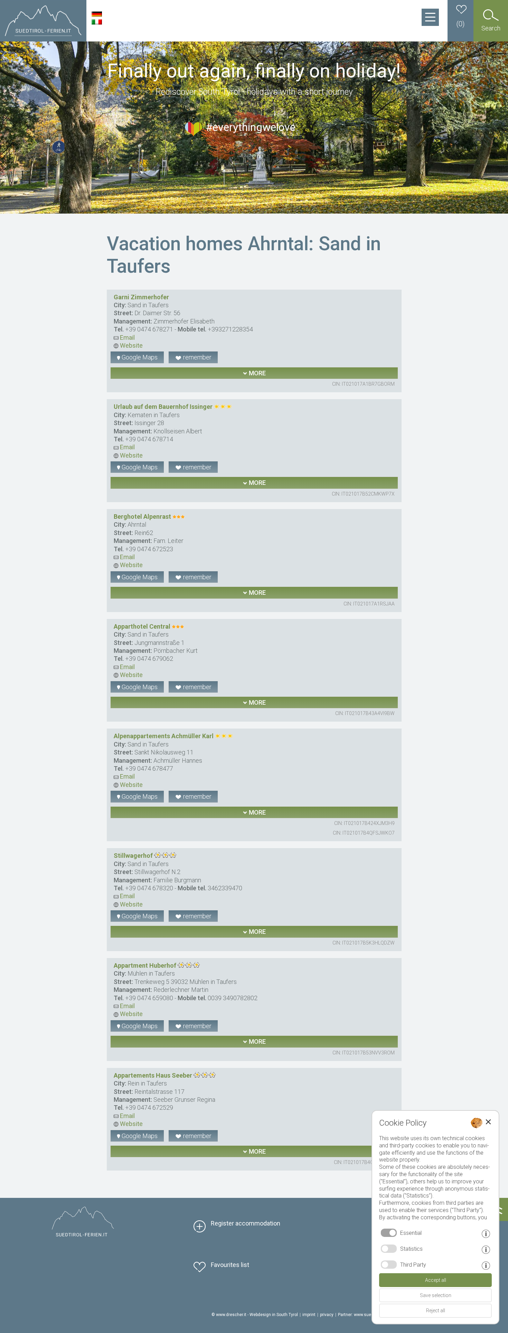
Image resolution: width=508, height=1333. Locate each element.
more (256, 373)
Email (127, 337)
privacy (326, 1314)
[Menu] (430, 17)
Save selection (435, 1295)
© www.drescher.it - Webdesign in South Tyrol (254, 1314)
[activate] (389, 1249)
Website (131, 345)
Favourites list (230, 1264)
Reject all (435, 1310)
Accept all (435, 1280)
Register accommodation (245, 1223)
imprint (309, 1314)
